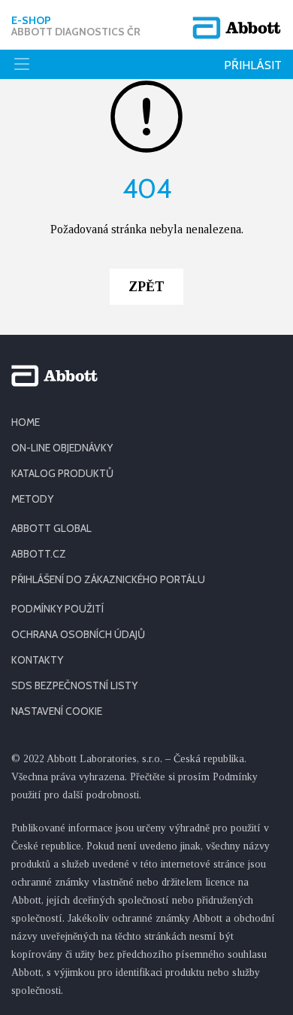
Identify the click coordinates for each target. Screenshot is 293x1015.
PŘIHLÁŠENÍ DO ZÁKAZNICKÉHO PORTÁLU (108, 579)
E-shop (75, 26)
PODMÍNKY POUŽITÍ (57, 608)
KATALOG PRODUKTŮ (62, 473)
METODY (32, 499)
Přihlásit (253, 65)
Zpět (146, 286)
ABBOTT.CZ (38, 554)
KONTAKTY (37, 660)
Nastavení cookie (56, 711)
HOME (25, 422)
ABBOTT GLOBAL (51, 528)
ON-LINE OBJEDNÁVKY (62, 447)
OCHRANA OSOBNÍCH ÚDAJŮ (78, 634)
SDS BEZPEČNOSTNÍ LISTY (74, 685)
